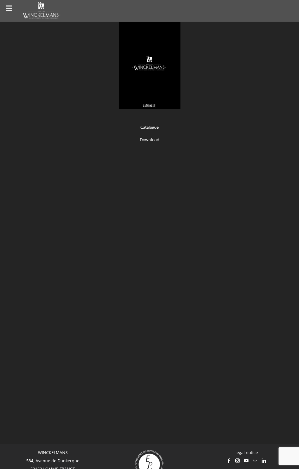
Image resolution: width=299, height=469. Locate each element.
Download (149, 139)
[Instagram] (237, 460)
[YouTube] (246, 460)
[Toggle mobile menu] (287, 10)
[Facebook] (229, 460)
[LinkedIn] (264, 460)
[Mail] (255, 460)
